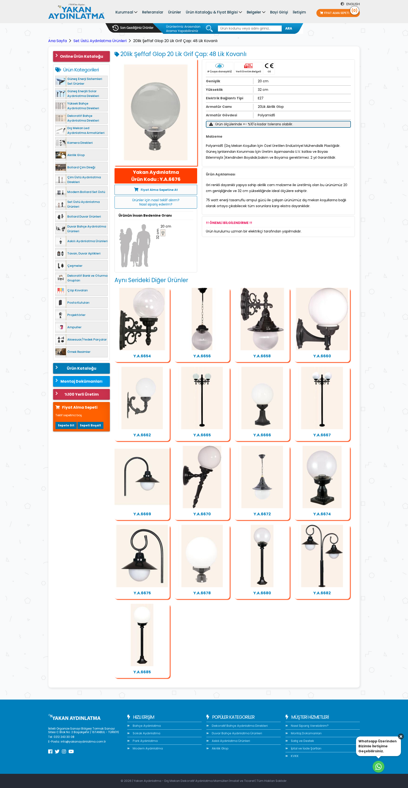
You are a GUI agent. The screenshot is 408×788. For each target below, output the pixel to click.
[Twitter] (57, 751)
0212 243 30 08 (64, 737)
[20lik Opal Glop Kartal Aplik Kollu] (142, 398)
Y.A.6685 (142, 672)
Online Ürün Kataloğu (81, 56)
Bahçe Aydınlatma (146, 725)
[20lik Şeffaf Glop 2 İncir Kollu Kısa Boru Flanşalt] (202, 398)
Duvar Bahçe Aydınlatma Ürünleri (236, 733)
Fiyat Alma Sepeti (340, 12)
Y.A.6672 (262, 514)
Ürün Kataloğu (81, 368)
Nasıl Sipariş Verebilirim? (309, 725)
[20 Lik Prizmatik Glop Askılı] (202, 319)
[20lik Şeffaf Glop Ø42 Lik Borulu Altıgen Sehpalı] (262, 556)
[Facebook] (50, 751)
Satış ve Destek (302, 741)
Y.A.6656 (202, 356)
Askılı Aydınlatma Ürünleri (230, 741)
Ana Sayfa (57, 41)
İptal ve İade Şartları (305, 748)
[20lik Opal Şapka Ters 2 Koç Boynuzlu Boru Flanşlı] (322, 556)
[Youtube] (71, 751)
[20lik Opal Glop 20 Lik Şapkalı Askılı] (262, 477)
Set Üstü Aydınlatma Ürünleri (100, 41)
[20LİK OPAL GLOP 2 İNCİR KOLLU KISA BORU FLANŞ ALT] (322, 398)
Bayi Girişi (279, 12)
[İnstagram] (64, 751)
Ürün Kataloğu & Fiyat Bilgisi (212, 12)
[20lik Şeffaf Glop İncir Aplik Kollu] (142, 319)
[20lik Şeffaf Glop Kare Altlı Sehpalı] (322, 477)
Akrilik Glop (220, 748)
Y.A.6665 (202, 435)
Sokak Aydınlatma (146, 733)
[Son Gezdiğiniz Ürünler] (133, 28)
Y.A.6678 (202, 593)
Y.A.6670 (202, 514)
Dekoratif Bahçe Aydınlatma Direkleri (239, 725)
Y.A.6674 (322, 514)
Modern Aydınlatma (147, 748)
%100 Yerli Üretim (81, 394)
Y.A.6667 (322, 435)
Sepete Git (66, 425)
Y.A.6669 (142, 514)
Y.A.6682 (322, 593)
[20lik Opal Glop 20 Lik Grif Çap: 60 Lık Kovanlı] (202, 556)
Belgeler (254, 12)
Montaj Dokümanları (81, 381)
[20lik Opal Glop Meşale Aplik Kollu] (202, 477)
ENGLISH (352, 3)
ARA (288, 28)
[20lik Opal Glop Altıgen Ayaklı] (262, 398)
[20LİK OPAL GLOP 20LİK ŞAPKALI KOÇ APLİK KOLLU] (142, 556)
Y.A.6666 (262, 435)
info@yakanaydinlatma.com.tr (83, 742)
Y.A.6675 (142, 593)
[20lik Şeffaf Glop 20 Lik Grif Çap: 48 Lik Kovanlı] (156, 112)
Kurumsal (124, 12)
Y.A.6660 (322, 356)
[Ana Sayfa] (76, 12)
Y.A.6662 (142, 435)
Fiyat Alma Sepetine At (159, 190)
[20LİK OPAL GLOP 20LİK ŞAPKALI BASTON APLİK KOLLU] (142, 477)
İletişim (299, 12)
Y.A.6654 (142, 356)
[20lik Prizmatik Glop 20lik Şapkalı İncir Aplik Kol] (262, 319)
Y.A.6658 (262, 356)
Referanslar (152, 12)
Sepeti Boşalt (90, 425)
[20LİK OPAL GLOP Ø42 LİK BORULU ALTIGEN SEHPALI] (142, 635)
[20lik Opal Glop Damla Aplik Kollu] (322, 319)
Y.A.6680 (262, 593)
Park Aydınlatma (145, 741)
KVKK (294, 756)
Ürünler (174, 12)
